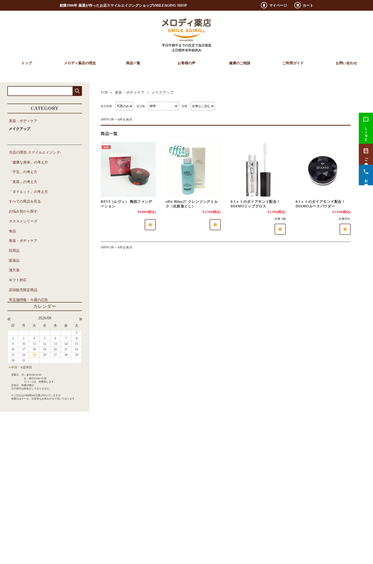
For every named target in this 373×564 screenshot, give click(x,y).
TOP (104, 92)
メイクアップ (19, 129)
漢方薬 (14, 270)
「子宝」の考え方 (23, 172)
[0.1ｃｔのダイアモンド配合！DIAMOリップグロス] (258, 169)
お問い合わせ (346, 63)
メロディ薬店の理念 (80, 63)
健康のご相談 (239, 63)
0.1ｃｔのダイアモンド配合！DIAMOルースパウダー (321, 204)
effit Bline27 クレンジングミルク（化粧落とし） (192, 204)
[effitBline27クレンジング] (193, 169)
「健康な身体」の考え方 (28, 162)
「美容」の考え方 (23, 182)
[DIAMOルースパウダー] (323, 169)
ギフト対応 (18, 280)
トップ (26, 63)
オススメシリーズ (23, 221)
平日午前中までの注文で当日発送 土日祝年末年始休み (186, 48)
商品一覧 (133, 63)
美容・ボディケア (130, 92)
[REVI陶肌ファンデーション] (128, 169)
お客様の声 (186, 63)
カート (308, 5)
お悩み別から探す (23, 211)
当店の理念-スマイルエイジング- (35, 152)
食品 (12, 231)
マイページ (278, 5)
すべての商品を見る (25, 201)
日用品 (14, 250)
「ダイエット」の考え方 (28, 192)
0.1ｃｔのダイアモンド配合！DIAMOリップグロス (256, 204)
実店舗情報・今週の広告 (28, 300)
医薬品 (14, 260)
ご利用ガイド (293, 63)
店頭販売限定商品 (23, 290)
